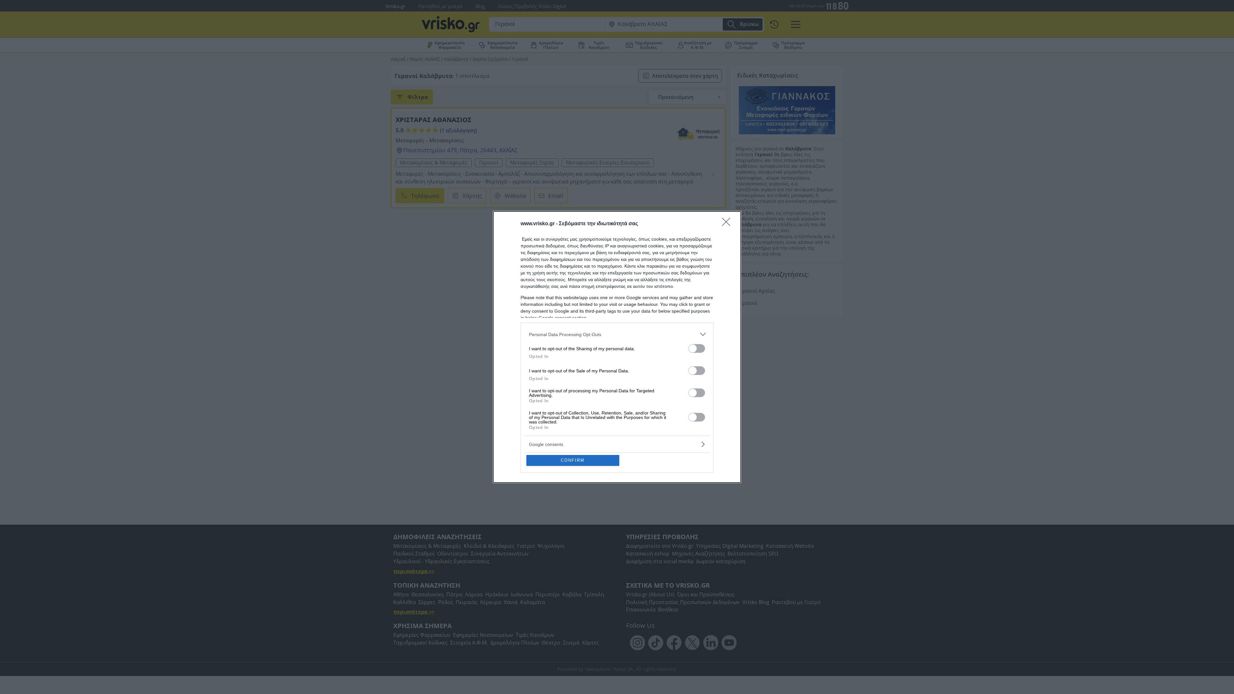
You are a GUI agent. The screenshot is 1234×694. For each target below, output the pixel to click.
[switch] (696, 348)
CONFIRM (573, 460)
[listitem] (617, 334)
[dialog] (617, 347)
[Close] (728, 224)
